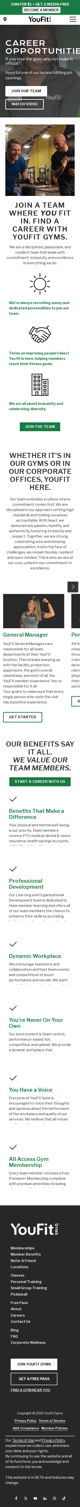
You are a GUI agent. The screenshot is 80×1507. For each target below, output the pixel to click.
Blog (15, 1330)
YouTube (35, 1498)
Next (73, 587)
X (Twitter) (25, 1498)
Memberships (22, 1248)
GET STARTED (22, 717)
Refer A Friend (23, 1261)
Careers (18, 1315)
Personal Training (26, 1282)
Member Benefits (26, 1254)
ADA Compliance (26, 1428)
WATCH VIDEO (24, 104)
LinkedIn (44, 1498)
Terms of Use (23, 1440)
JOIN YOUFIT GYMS (34, 1364)
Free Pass (19, 1303)
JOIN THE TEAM (40, 427)
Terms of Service (52, 1421)
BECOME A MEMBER (41, 10)
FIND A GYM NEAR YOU (30, 1390)
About (16, 1309)
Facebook (16, 1498)
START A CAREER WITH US (40, 781)
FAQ (14, 1336)
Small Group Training (29, 1288)
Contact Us (5, 19)
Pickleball (19, 1294)
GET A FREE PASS (34, 1379)
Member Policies (54, 1428)
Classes (17, 1275)
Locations (19, 1267)
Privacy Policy (53, 1440)
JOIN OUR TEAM (26, 91)
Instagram (54, 1498)
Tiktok (64, 1498)
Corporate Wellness (28, 1342)
